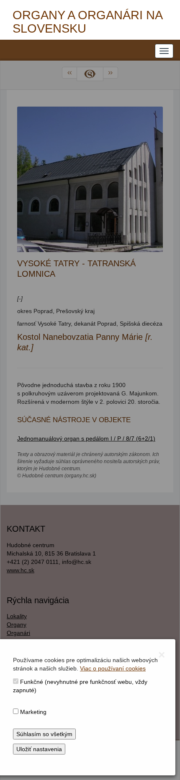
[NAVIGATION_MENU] (164, 51)
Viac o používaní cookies (113, 668)
